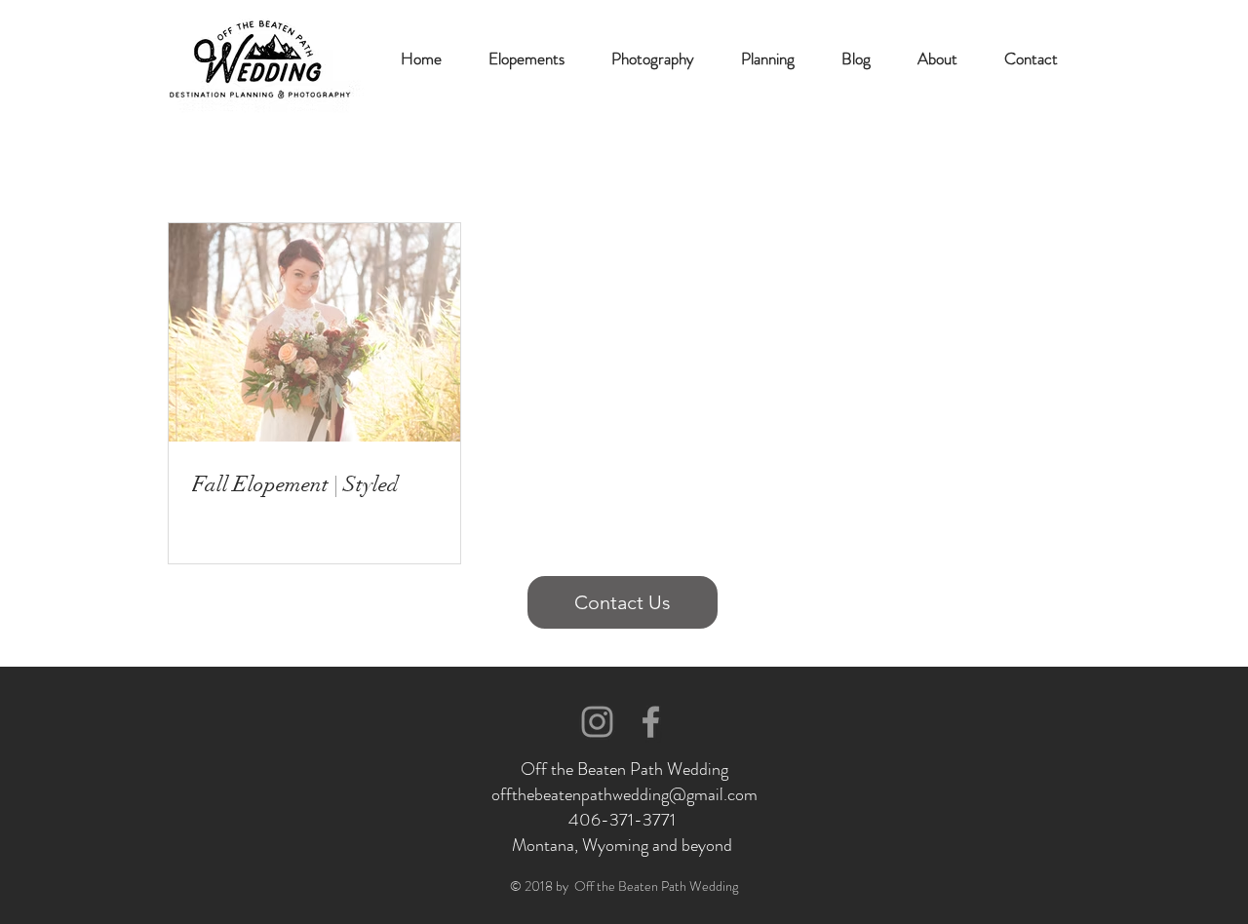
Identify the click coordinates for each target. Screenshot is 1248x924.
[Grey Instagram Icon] (597, 722)
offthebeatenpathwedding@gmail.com (624, 794)
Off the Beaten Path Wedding (624, 769)
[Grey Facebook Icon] (651, 722)
